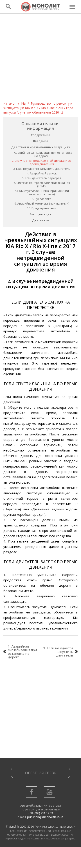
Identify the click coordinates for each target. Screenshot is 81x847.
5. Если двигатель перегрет (41, 178)
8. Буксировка (42, 199)
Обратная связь (40, 772)
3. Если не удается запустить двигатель (41, 169)
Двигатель (40, 220)
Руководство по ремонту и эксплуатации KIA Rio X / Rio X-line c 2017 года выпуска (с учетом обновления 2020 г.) (38, 107)
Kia (23, 103)
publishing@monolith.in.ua (45, 817)
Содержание (40, 135)
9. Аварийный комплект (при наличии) (41, 203)
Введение (40, 141)
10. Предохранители (41, 208)
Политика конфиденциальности (54, 826)
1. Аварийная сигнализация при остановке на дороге (41, 154)
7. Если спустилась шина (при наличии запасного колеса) (41, 192)
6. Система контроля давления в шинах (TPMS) (42, 184)
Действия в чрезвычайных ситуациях (40, 147)
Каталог (9, 103)
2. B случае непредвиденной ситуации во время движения (42, 162)
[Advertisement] (40, 59)
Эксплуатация (40, 214)
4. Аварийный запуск (42, 173)
